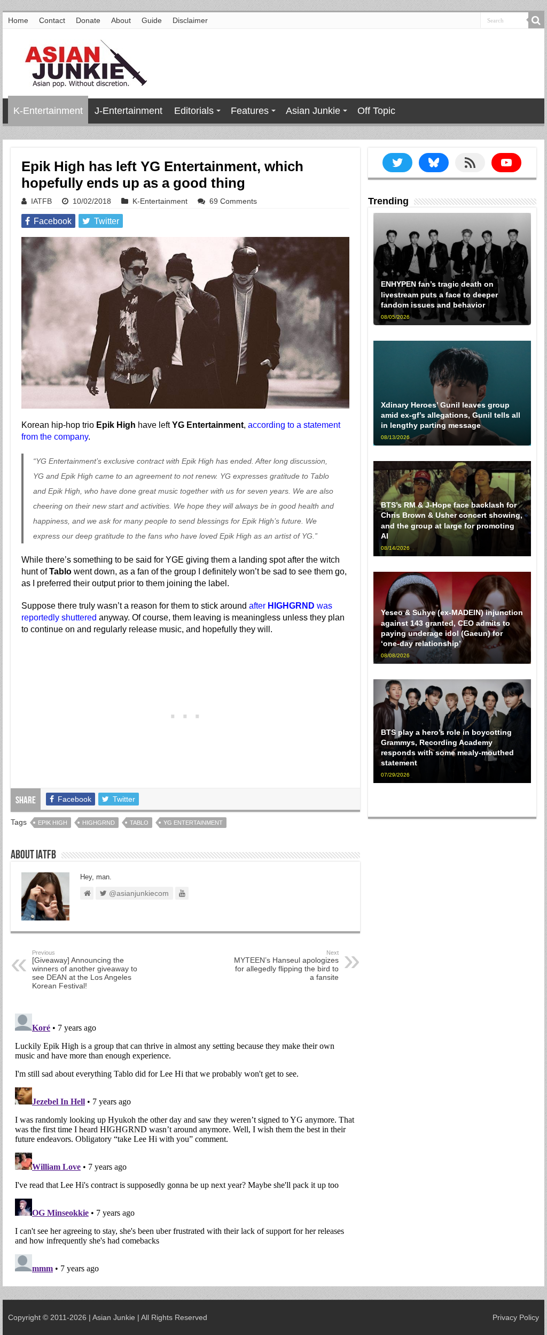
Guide (152, 20)
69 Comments (233, 201)
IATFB (41, 201)
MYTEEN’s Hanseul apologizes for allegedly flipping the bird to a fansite (286, 965)
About (121, 20)
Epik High (52, 822)
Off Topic (376, 110)
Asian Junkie (313, 110)
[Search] (536, 20)
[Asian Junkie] (80, 61)
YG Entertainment (193, 822)
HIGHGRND (98, 822)
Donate (88, 20)
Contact (52, 20)
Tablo (139, 822)
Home (18, 20)
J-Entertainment (128, 110)
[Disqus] (185, 1143)
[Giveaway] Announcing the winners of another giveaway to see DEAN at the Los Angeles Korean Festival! (84, 969)
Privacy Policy (516, 1317)
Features (250, 110)
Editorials (194, 110)
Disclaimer (190, 20)
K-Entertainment (48, 110)
